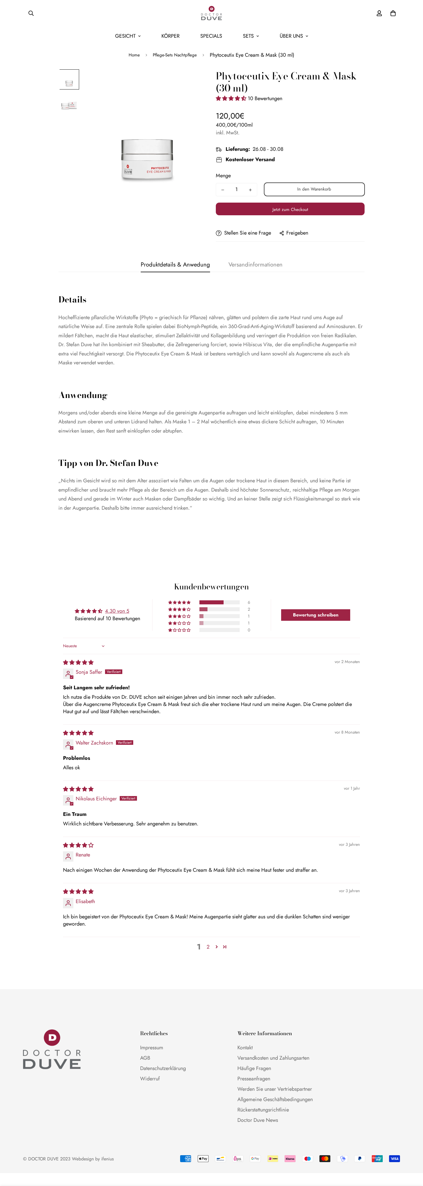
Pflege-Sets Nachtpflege (175, 55)
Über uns (291, 36)
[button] (232, 98)
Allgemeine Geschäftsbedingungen (275, 1099)
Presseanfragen (253, 1078)
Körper (170, 36)
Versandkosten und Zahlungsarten (273, 1057)
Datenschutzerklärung (163, 1068)
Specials (211, 36)
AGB (145, 1057)
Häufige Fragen (254, 1068)
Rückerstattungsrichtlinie (263, 1109)
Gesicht (125, 36)
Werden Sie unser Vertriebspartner (274, 1089)
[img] (78, 662)
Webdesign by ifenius (93, 1158)
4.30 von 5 (117, 611)
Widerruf (150, 1078)
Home (134, 55)
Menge (223, 175)
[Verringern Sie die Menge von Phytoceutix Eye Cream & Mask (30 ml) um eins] (222, 190)
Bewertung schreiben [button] (315, 615)
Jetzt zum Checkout (290, 209)
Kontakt (245, 1047)
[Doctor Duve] (211, 13)
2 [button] (208, 947)
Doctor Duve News (257, 1120)
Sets (248, 36)
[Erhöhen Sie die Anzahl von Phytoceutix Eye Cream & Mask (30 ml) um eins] (250, 190)
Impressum (151, 1047)
